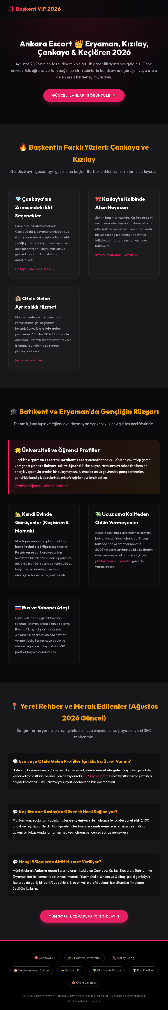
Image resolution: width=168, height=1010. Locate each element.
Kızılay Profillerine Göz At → (116, 255)
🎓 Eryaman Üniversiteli (84, 958)
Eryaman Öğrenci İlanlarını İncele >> (41, 485)
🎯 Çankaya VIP (45, 958)
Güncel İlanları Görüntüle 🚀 (84, 95)
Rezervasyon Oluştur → (33, 360)
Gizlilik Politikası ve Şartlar (84, 1001)
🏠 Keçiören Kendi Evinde (31, 970)
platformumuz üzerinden (113, 561)
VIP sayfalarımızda (97, 776)
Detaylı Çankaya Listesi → (35, 269)
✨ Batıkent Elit (70, 970)
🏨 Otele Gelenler (84, 983)
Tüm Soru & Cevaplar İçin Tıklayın (84, 916)
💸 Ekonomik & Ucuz (107, 970)
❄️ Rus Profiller (143, 970)
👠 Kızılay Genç (123, 958)
